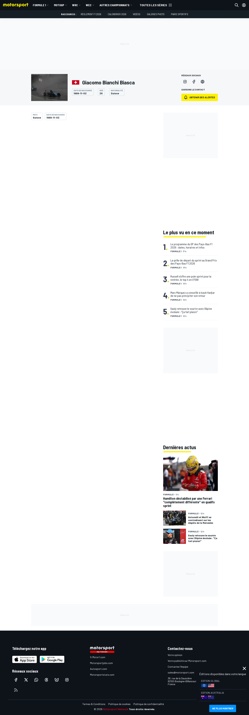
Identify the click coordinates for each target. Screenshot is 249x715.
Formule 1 (39, 5)
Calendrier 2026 (117, 14)
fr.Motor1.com (97, 657)
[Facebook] (193, 81)
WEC (89, 5)
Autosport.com (98, 668)
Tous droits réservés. (142, 709)
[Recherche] (236, 5)
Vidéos (136, 14)
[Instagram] (185, 81)
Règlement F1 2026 (91, 14)
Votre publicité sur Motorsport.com (187, 660)
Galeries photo (155, 14)
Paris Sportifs (179, 14)
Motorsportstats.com (102, 674)
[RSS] (16, 690)
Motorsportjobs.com (101, 663)
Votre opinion (175, 654)
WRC (75, 5)
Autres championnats (114, 5)
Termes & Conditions (93, 704)
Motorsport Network (115, 709)
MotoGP (59, 5)
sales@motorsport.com (181, 672)
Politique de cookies (119, 704)
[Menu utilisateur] (244, 5)
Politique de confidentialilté (148, 704)
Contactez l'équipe (178, 666)
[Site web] (202, 81)
